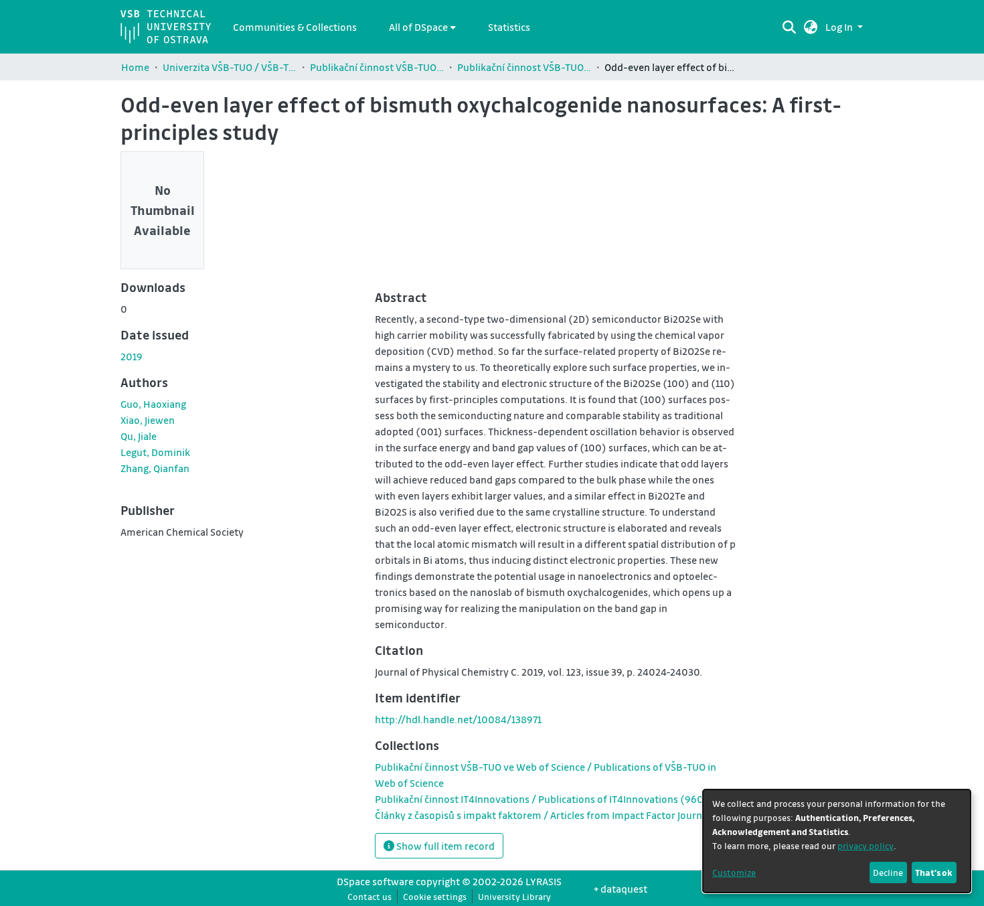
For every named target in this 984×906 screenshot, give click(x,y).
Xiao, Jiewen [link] (147, 420)
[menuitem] (422, 26)
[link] (545, 799)
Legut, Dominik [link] (155, 452)
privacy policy (865, 845)
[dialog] (837, 841)
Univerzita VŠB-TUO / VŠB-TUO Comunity (230, 67)
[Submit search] (789, 27)
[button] (811, 27)
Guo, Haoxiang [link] (153, 403)
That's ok (934, 872)
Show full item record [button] (444, 845)
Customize (734, 872)
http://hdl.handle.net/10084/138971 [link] (458, 719)
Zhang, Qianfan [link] (154, 468)
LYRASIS (543, 881)
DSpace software (375, 881)
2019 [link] (131, 356)
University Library (514, 896)
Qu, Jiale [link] (138, 436)
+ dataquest (620, 888)
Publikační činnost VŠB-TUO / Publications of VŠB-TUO (377, 67)
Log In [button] (840, 26)
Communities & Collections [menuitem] (295, 26)
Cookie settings (435, 896)
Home (135, 67)
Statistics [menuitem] (509, 26)
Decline (888, 872)
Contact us (369, 896)
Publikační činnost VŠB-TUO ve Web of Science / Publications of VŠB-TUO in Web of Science (524, 67)
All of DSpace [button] (418, 26)
